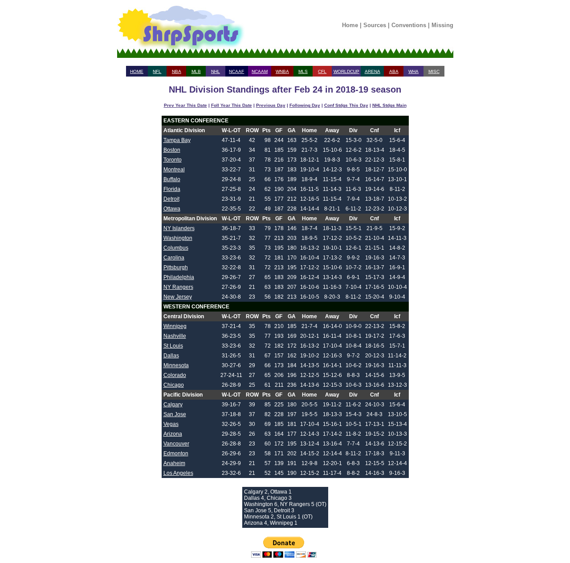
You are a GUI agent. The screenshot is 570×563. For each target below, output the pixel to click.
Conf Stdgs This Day (346, 105)
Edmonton (175, 453)
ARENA (372, 71)
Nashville (174, 336)
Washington (177, 238)
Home (350, 25)
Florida (171, 189)
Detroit (171, 199)
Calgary (173, 404)
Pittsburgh (175, 267)
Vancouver (176, 444)
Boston (171, 150)
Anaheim (174, 463)
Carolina (173, 258)
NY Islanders (179, 228)
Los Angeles (178, 473)
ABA (394, 71)
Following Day (304, 105)
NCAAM (260, 71)
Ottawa (171, 209)
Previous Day (270, 105)
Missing (442, 25)
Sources (374, 25)
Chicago (173, 385)
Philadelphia (178, 277)
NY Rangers (178, 287)
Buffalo (171, 179)
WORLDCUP (346, 71)
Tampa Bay (177, 140)
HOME (136, 71)
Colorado (174, 375)
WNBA (282, 71)
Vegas (171, 424)
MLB (196, 71)
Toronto (172, 160)
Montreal (174, 169)
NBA (176, 71)
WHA (413, 71)
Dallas (171, 355)
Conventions (408, 25)
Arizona (172, 434)
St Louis (173, 346)
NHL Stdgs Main (389, 105)
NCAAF (236, 71)
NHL (215, 71)
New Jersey (177, 297)
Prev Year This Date (185, 105)
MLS (303, 71)
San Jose (174, 414)
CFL (322, 71)
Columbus (175, 248)
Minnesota (176, 365)
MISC (434, 71)
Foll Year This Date (231, 105)
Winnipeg (175, 326)
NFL (157, 71)
